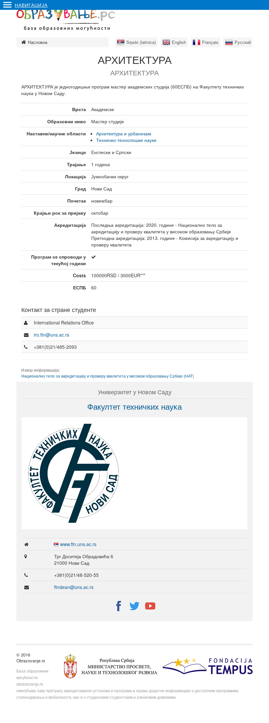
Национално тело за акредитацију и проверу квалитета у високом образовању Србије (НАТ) (107, 376)
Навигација (31, 5)
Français (210, 42)
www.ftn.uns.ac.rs (78, 544)
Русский (243, 42)
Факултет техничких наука (134, 406)
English (179, 42)
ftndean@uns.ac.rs (73, 587)
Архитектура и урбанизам (123, 133)
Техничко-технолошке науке (126, 140)
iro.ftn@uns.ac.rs (51, 334)
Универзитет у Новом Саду (135, 391)
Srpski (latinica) (141, 42)
